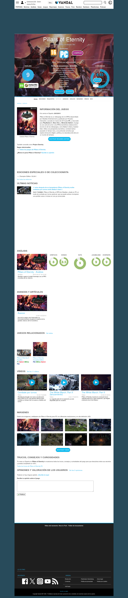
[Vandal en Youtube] (47, 581)
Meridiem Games (68, 72)
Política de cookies (102, 581)
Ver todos (49, 333)
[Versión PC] (64, 54)
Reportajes (53, 7)
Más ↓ (50, 2)
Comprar (77, 53)
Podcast (103, 7)
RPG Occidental (66, 44)
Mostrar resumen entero (59, 139)
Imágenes (80, 99)
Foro (73, 7)
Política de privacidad (87, 581)
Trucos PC (59, 92)
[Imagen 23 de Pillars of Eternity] (100, 439)
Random (79, 7)
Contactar (67, 581)
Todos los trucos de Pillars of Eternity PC (30, 466)
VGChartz (67, 586)
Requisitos (50, 99)
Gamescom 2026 (31, 1)
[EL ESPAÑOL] (110, 3)
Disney (39, 1)
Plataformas (95, 7)
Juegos (45, 7)
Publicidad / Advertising (87, 579)
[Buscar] (105, 2)
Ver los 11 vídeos (33, 371)
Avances (61, 7)
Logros (70, 92)
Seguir (97, 80)
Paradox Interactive (68, 70)
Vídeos (86, 99)
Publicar (22, 494)
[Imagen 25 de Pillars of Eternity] (52, 439)
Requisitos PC (64, 86)
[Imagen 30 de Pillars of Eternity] (28, 425)
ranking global (103, 92)
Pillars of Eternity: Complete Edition (38, 359)
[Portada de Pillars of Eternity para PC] (27, 121)
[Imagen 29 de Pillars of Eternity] (52, 425)
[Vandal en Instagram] (40, 581)
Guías (40, 7)
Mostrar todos (63, 450)
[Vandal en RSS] (55, 581)
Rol (74, 44)
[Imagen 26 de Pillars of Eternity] (28, 439)
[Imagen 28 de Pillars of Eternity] (76, 425)
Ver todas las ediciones (24, 179)
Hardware (86, 7)
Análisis (33, 7)
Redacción (68, 579)
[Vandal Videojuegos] (64, 2)
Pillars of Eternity (64, 39)
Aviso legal (100, 579)
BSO (91, 99)
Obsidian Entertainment (67, 68)
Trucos (67, 7)
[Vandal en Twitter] (32, 581)
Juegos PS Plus (31, 4)
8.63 (100, 74)
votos (100, 90)
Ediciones (42, 99)
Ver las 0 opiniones (75, 470)
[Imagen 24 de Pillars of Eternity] (76, 439)
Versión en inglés (64, 591)
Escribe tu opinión (48, 153)
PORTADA (19, 7)
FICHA (36, 99)
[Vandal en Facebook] (25, 581)
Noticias (26, 7)
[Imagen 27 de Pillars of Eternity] (100, 425)
